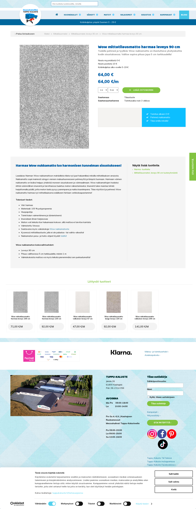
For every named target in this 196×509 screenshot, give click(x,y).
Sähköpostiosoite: (156, 381)
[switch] (79, 504)
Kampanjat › (152, 412)
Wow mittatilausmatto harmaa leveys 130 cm (51, 317)
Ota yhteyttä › (162, 422)
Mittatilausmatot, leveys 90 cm (84, 34)
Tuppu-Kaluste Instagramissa (161, 461)
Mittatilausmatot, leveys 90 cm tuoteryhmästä (155, 173)
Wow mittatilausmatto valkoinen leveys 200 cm (145, 317)
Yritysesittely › (153, 415)
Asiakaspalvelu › (152, 355)
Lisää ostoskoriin (143, 90)
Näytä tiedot (142, 503)
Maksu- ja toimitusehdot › (157, 351)
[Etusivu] (57, 15)
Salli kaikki (174, 474)
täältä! (64, 236)
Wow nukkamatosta (59, 229)
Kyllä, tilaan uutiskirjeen (162, 397)
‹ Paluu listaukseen (25, 33)
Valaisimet (126, 15)
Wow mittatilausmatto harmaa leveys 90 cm (122, 34)
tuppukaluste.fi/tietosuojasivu (67, 493)
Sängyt (91, 15)
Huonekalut (71, 15)
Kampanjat (166, 15)
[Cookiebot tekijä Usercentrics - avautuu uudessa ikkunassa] (17, 504)
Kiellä (173, 489)
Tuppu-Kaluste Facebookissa (161, 464)
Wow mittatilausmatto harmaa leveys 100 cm (20, 317)
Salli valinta (173, 482)
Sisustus (146, 15)
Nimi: (149, 389)
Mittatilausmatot (60, 34)
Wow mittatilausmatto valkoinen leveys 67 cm (82, 317)
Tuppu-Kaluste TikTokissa (159, 458)
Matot (107, 15)
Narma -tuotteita (142, 169)
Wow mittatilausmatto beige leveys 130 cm (113, 317)
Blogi (184, 15)
